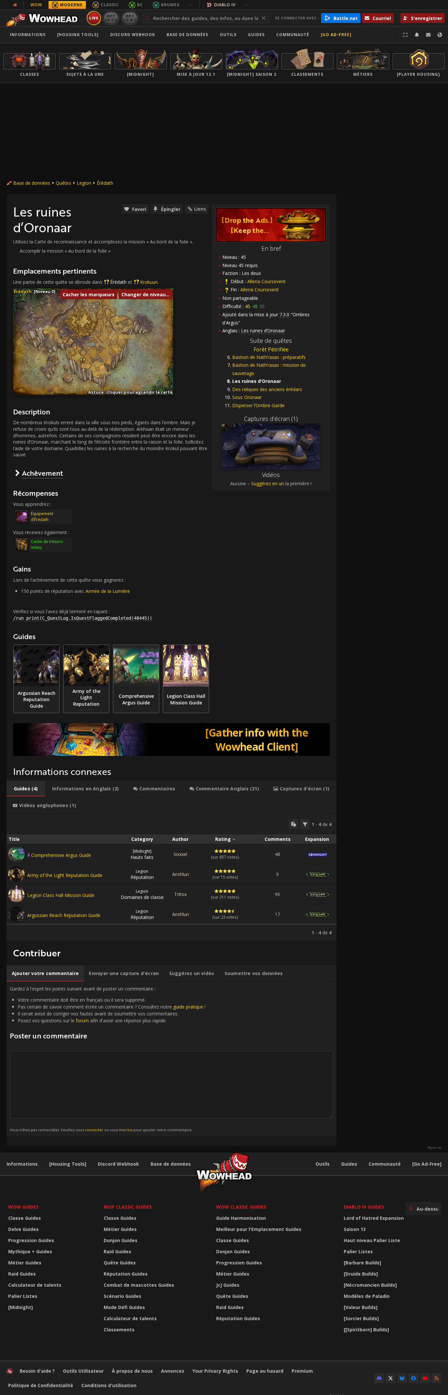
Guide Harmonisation (241, 1218)
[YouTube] (425, 1378)
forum (82, 1020)
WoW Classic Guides (241, 1207)
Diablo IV (224, 5)
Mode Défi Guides (124, 1307)
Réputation (142, 874)
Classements (119, 1329)
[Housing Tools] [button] (78, 34)
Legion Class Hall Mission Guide (60, 895)
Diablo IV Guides (364, 1207)
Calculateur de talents (34, 1285)
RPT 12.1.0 (111, 17)
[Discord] (379, 1378)
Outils (323, 1164)
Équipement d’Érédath (42, 516)
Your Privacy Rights (215, 1371)
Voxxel (180, 854)
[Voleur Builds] (360, 1307)
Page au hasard (264, 1371)
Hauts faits (142, 854)
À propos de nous (132, 1371)
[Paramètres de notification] (417, 35)
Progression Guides (31, 1240)
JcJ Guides (227, 1285)
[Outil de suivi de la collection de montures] (171, 739)
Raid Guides (22, 1274)
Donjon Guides (120, 1240)
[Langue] (440, 35)
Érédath (105, 183)
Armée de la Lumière (108, 591)
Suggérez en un (267, 483)
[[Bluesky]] (402, 1378)
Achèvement (42, 473)
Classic (110, 5)
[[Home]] (43, 18)
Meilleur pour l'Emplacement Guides (258, 1229)
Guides (256, 34)
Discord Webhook (132, 34)
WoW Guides (23, 1207)
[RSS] (436, 1378)
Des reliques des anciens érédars (267, 389)
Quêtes (63, 183)
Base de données (187, 34)
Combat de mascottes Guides (139, 1285)
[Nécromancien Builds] (370, 1285)
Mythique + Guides (30, 1251)
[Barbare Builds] (362, 1263)
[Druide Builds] (361, 1274)
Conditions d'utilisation (108, 1385)
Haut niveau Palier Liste (372, 1240)
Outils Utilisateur (83, 1371)
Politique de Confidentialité (40, 1385)
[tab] (26, 789)
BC (140, 5)
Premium (302, 1371)
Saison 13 (355, 1229)
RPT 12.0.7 (130, 17)
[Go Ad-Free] (336, 34)
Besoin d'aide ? (37, 1371)
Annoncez (172, 1371)
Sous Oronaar (247, 397)
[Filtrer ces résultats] (305, 824)
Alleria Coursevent (266, 281)
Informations (28, 34)
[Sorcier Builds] (361, 1318)
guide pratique (188, 1007)
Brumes (170, 5)
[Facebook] (413, 1378)
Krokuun (149, 282)
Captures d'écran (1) (271, 419)
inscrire (125, 1129)
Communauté (292, 34)
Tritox (180, 894)
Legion (84, 183)
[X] (391, 1378)
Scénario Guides (122, 1296)
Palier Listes (22, 1296)
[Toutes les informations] (15, 5)
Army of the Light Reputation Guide (64, 875)
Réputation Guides (126, 1274)
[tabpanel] (171, 877)
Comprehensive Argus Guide (61, 855)
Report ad (434, 1147)
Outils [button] (228, 34)
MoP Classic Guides (128, 1207)
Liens (200, 209)
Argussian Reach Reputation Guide (63, 915)
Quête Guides (120, 1263)
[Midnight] (20, 1307)
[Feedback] (428, 35)
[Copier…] (293, 824)
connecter (94, 1129)
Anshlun (180, 874)
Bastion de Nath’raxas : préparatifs (269, 357)
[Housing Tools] (67, 1164)
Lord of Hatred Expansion (374, 1218)
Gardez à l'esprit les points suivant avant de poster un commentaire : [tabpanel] (108, 1059)
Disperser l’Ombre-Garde (258, 405)
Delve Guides (23, 1229)
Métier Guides (24, 1263)
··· (190, 5)
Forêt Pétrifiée (271, 349)
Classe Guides (24, 1218)
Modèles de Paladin (367, 1296)
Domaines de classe (142, 894)
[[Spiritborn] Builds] (366, 1329)
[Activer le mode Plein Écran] (405, 35)
